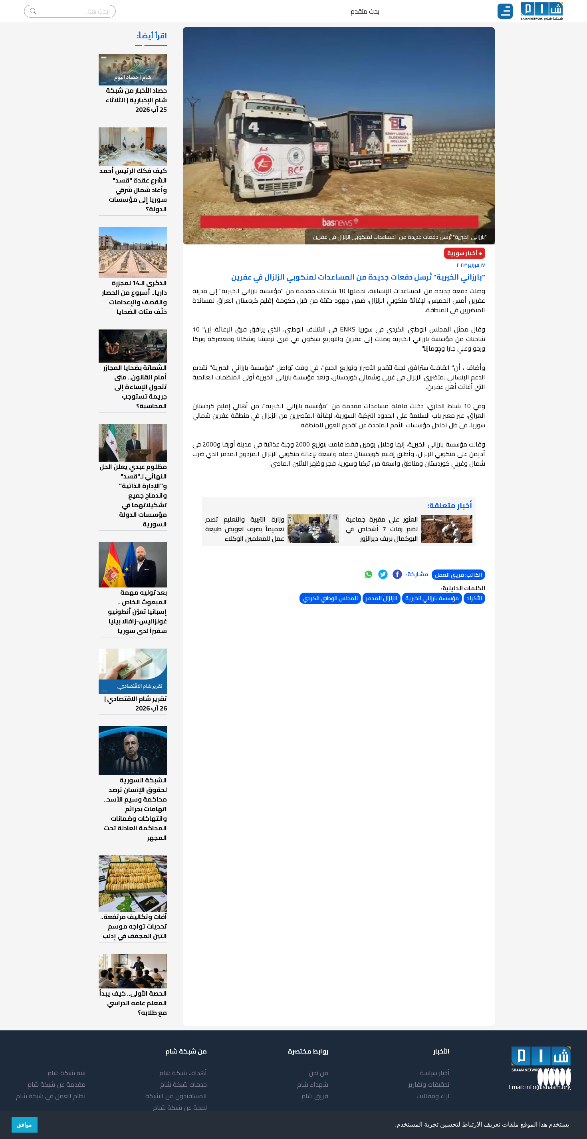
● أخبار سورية (464, 253)
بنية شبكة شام (66, 1072)
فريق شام (314, 1096)
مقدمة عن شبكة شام (56, 1084)
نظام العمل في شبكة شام (50, 1096)
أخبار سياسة (435, 1072)
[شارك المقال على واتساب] (368, 574)
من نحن (318, 1072)
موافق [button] (24, 1124)
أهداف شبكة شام (183, 1072)
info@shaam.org (548, 1087)
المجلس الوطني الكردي (330, 598)
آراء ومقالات (433, 1096)
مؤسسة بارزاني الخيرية (432, 598)
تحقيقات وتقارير (429, 1084)
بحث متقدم (365, 11)
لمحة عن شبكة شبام (180, 1107)
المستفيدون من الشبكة (176, 1096)
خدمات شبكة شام (183, 1084)
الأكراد (474, 598)
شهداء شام (312, 1084)
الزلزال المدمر (381, 598)
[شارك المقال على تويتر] (383, 574)
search (33, 11)
